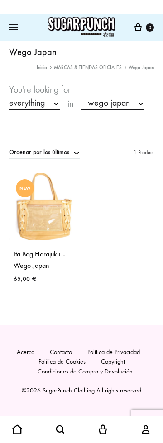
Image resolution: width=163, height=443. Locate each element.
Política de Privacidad (113, 352)
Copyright (113, 361)
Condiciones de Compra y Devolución (85, 371)
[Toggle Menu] (13, 28)
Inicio (42, 67)
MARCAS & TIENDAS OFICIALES (88, 67)
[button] (17, 430)
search (25, 117)
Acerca (25, 352)
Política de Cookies (62, 361)
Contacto (61, 352)
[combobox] (34, 103)
